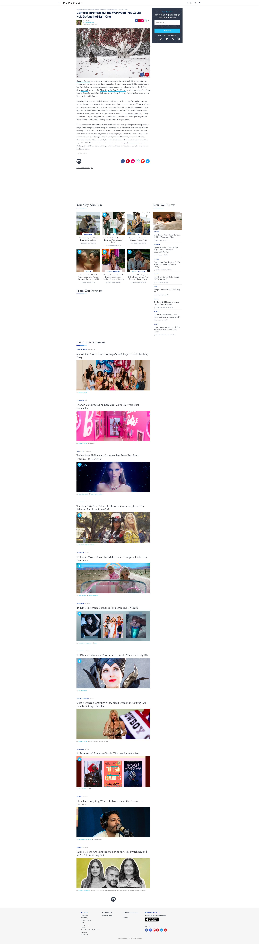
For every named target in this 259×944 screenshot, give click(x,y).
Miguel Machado (84, 890)
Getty (92, 545)
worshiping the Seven (119, 134)
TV (92, 168)
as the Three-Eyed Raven (117, 90)
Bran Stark (84, 90)
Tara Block (82, 595)
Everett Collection (93, 595)
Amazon (93, 789)
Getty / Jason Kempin (96, 494)
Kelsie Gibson (83, 494)
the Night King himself (133, 113)
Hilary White (83, 690)
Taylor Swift (81, 451)
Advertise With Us (86, 920)
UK (124, 915)
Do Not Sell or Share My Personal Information (90, 931)
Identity (79, 796)
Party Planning (82, 349)
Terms (166, 25)
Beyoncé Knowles (83, 698)
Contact (83, 927)
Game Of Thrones (83, 168)
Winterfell (103, 90)
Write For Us (84, 915)
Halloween (80, 502)
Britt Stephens (84, 545)
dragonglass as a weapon (130, 143)
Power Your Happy (107, 915)
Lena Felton (83, 392)
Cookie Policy (84, 934)
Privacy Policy (171, 25)
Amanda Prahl (89, 22)
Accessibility (84, 917)
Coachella (80, 400)
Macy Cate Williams (85, 643)
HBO (85, 153)
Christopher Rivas (85, 839)
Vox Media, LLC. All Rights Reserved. (132, 938)
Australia (126, 917)
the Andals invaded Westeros (118, 131)
